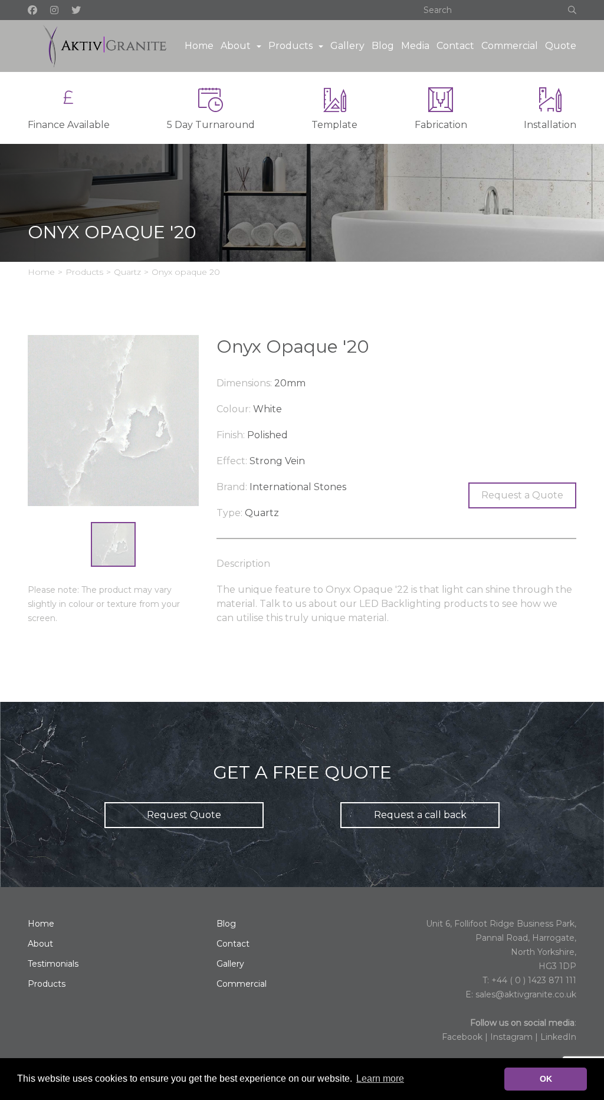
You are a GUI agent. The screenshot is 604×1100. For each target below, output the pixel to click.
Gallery (347, 45)
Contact (455, 45)
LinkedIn (558, 1037)
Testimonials (53, 963)
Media (415, 45)
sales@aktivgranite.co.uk (525, 994)
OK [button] (546, 1078)
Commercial (509, 45)
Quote (560, 45)
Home (199, 45)
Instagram (511, 1037)
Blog (383, 45)
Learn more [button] (380, 1078)
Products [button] (290, 45)
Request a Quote (522, 495)
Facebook (462, 1037)
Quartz (127, 272)
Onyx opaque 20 (186, 272)
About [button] (236, 45)
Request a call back (420, 814)
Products (84, 272)
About (40, 943)
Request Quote (184, 814)
